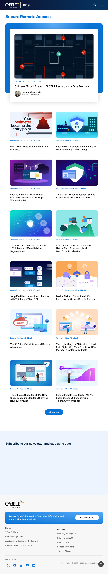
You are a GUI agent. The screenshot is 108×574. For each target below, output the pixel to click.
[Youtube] (27, 565)
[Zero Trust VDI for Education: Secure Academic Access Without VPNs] (77, 173)
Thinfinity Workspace (66, 533)
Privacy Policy (65, 563)
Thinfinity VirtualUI (65, 538)
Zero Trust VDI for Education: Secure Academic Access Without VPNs (75, 196)
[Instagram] (21, 565)
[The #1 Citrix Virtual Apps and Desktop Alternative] (31, 322)
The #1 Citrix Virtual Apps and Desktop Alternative (30, 345)
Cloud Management (14, 536)
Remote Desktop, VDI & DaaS (27, 81)
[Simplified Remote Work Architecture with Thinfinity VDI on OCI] (31, 274)
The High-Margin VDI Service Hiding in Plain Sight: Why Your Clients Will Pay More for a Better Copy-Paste (76, 347)
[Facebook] (15, 565)
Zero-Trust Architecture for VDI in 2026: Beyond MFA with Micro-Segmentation (28, 248)
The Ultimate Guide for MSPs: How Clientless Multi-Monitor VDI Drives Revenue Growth (29, 398)
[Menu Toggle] (101, 5)
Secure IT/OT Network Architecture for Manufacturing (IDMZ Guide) (76, 148)
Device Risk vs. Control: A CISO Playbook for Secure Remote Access (75, 298)
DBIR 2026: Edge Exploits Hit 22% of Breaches (29, 148)
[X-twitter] (8, 565)
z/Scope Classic (64, 551)
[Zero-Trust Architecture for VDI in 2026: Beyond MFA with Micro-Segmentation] (31, 223)
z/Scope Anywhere (65, 547)
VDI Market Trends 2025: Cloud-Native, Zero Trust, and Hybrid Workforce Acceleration (73, 248)
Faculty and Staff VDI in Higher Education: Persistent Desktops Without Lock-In (27, 197)
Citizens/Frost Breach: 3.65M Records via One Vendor (51, 86)
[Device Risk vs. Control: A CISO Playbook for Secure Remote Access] (77, 274)
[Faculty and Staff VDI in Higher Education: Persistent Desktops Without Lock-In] (31, 173)
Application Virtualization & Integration (22, 541)
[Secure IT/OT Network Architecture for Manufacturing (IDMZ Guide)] (77, 125)
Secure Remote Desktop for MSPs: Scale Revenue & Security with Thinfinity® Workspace (74, 398)
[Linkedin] (34, 565)
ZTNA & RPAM (11, 532)
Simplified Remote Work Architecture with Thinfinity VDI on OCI (29, 298)
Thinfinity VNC (63, 542)
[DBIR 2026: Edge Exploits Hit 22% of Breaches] (31, 125)
